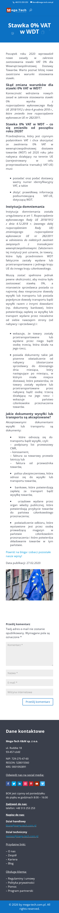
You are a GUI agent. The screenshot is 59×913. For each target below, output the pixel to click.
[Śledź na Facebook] (8, 783)
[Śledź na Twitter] (14, 783)
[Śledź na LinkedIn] (19, 783)
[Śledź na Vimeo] (42, 783)
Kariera (12, 859)
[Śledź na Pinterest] (31, 783)
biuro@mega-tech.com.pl (21, 825)
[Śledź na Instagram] (25, 783)
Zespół (12, 855)
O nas (11, 851)
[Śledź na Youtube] (37, 783)
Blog (10, 863)
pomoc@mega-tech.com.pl (22, 836)
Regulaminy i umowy (21, 878)
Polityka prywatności (21, 882)
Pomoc (12, 886)
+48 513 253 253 (21, 2)
